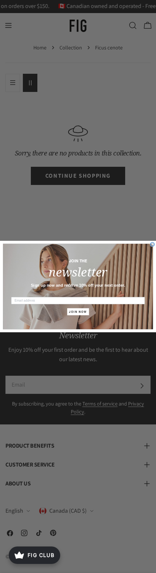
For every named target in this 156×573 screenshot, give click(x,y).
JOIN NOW (78, 312)
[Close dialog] (153, 244)
